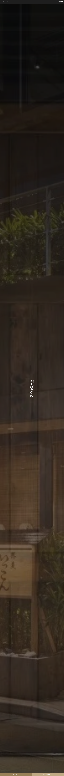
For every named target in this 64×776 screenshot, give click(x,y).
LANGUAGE (53, 1)
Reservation (60, 1)
